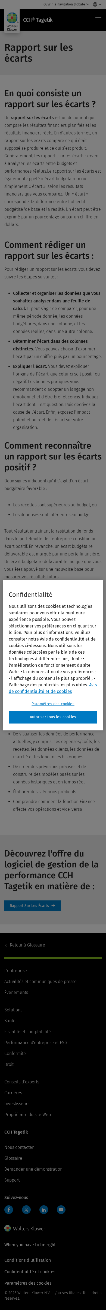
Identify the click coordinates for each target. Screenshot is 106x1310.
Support (12, 1180)
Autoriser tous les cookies (53, 717)
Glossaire (27, 945)
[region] (53, 655)
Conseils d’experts (21, 1081)
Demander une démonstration (33, 1169)
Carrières (13, 1092)
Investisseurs (16, 1103)
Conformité (15, 1053)
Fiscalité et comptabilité (27, 1031)
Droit (9, 1064)
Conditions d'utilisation (27, 1260)
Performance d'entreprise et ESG (35, 1042)
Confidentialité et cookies (29, 1271)
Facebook (8, 1209)
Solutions (13, 1009)
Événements (16, 992)
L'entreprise (15, 970)
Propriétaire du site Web (27, 1114)
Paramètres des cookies (53, 704)
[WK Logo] (24, 1228)
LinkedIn (43, 1209)
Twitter (26, 1209)
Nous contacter (19, 1147)
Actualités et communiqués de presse (40, 981)
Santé (9, 1020)
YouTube (61, 1209)
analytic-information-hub (33, 906)
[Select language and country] (96, 4)
